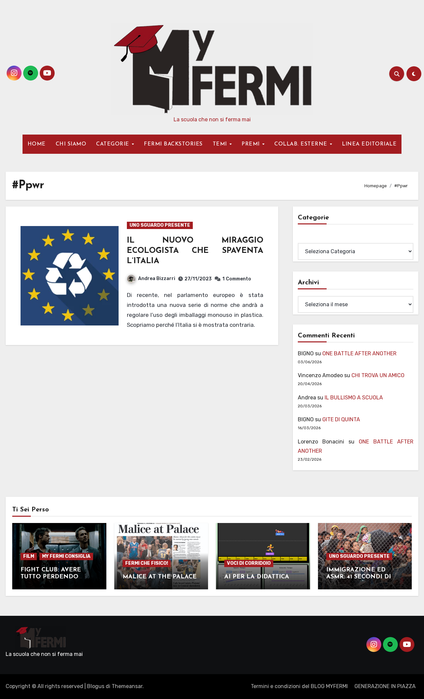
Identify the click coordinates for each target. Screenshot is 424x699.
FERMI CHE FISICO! (146, 563)
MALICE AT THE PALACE (159, 577)
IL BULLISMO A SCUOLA (354, 397)
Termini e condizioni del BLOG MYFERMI (299, 686)
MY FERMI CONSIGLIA (66, 556)
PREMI (251, 144)
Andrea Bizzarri (156, 278)
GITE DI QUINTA (341, 419)
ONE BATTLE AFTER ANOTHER (359, 353)
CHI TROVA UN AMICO (377, 375)
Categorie (310, 238)
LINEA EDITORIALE (369, 144)
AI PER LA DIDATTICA (256, 577)
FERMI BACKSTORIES (173, 144)
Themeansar (127, 686)
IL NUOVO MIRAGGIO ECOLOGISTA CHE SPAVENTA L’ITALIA (195, 251)
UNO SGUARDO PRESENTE (160, 225)
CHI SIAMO (71, 144)
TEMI (221, 144)
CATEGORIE (113, 144)
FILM (28, 556)
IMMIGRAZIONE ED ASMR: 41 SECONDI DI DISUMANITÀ (358, 577)
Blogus (95, 686)
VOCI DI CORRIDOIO (249, 563)
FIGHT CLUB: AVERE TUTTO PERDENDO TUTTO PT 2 (51, 577)
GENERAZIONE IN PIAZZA (385, 686)
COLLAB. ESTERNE (301, 144)
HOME (36, 144)
